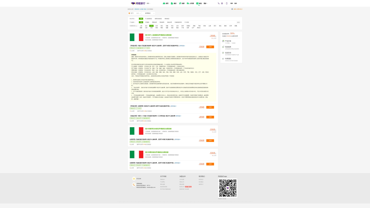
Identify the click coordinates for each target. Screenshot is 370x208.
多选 (238, 22)
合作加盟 (182, 179)
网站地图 (162, 184)
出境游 (141, 9)
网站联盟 (182, 184)
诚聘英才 (201, 184)
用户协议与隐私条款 (165, 189)
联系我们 (201, 179)
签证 (145, 9)
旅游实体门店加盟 (184, 189)
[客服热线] (219, 3)
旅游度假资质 (163, 186)
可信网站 (162, 182)
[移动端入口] (227, 3)
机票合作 (185, 186)
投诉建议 (201, 182)
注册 (235, 3)
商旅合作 (182, 182)
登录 (231, 3)
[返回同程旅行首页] (138, 3)
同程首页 (137, 9)
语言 (148, 3)
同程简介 (162, 179)
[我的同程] (222, 3)
